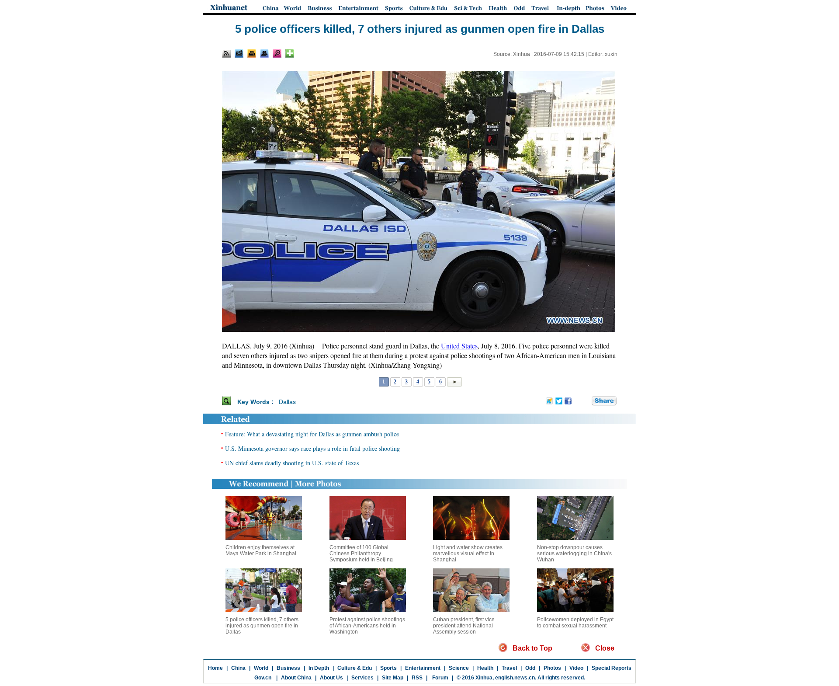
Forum (439, 678)
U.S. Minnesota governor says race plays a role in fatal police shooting (312, 448)
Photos (552, 668)
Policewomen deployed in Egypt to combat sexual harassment (575, 622)
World (261, 668)
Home (215, 668)
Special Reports (611, 668)
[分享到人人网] (585, 401)
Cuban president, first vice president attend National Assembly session (464, 625)
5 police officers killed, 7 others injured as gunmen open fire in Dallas (261, 625)
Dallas (287, 401)
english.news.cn (515, 678)
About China (296, 678)
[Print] (251, 53)
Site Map (392, 678)
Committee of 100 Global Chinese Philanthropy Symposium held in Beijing (361, 553)
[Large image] (277, 53)
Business (288, 668)
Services (362, 678)
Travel (509, 668)
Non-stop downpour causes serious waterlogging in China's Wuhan (574, 553)
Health (485, 668)
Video (576, 668)
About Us (331, 678)
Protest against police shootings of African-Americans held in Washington (367, 625)
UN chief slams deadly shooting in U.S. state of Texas (292, 463)
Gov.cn (262, 678)
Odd (530, 668)
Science (459, 668)
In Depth (319, 668)
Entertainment (422, 668)
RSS (417, 678)
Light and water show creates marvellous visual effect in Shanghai (468, 553)
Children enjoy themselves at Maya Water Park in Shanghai (260, 550)
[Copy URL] (264, 53)
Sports (388, 668)
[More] (289, 53)
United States (459, 345)
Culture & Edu (354, 668)
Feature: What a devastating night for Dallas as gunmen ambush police (312, 434)
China (238, 668)
